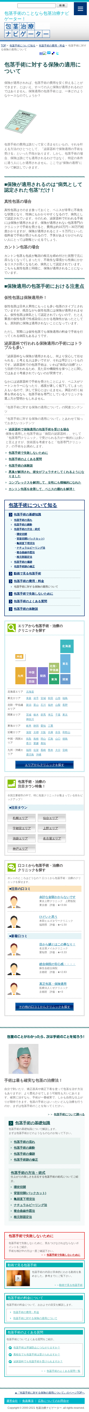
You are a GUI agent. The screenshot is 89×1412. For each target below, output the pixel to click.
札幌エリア (20, 818)
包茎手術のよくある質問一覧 (63, 1371)
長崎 (43, 750)
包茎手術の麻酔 (23, 524)
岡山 (43, 738)
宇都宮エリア (22, 828)
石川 (43, 704)
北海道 (30, 691)
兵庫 (50, 732)
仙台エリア (50, 818)
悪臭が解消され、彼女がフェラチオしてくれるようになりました (46, 474)
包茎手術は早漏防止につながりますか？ (36, 1347)
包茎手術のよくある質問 (25, 459)
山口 (57, 738)
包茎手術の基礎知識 (27, 514)
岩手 (36, 698)
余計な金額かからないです (57, 897)
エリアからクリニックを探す (44, 765)
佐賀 (36, 750)
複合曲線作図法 (24, 1211)
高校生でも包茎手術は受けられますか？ (36, 1354)
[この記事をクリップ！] (49, 53)
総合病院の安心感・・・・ (57, 964)
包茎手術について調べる (69, 1114)
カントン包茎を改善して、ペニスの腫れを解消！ (42, 489)
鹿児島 (30, 754)
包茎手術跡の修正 (24, 566)
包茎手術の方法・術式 (27, 529)
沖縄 (38, 754)
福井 (50, 704)
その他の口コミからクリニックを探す (44, 1007)
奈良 (57, 732)
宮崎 (65, 750)
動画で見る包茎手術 (27, 573)
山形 (57, 698)
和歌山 (66, 732)
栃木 (36, 714)
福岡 (28, 750)
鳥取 (28, 738)
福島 (65, 698)
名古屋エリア (52, 838)
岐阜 (28, 725)
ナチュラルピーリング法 (30, 1205)
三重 (50, 725)
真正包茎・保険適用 (53, 984)
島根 (36, 738)
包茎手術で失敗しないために (28, 452)
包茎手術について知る (22, 45)
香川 (28, 743)
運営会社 (12, 1400)
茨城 (28, 714)
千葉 (57, 714)
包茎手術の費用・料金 (52, 45)
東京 (65, 714)
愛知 (43, 725)
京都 (36, 732)
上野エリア (50, 828)
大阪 (43, 732)
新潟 (28, 704)
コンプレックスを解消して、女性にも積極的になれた (45, 482)
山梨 (57, 704)
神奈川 (30, 719)
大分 (57, 750)
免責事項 (27, 1400)
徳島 (65, 738)
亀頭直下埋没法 (24, 1199)
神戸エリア (20, 848)
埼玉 (50, 714)
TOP (3, 45)
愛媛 (36, 743)
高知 (43, 743)
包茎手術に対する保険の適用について (35, 1318)
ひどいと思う (48, 916)
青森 (28, 698)
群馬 (43, 714)
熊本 (50, 750)
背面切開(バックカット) (30, 1193)
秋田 (50, 698)
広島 (50, 738)
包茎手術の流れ (23, 520)
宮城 (43, 698)
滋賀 (28, 732)
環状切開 (20, 1187)
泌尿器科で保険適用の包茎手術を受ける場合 (39, 429)
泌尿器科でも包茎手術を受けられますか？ (38, 1361)
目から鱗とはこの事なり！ (57, 944)
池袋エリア (20, 838)
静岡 (36, 725)
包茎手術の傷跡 (23, 561)
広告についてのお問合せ (53, 1400)
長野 (65, 704)
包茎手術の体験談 (21, 465)
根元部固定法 (23, 1217)
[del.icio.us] (53, 54)
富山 (36, 704)
